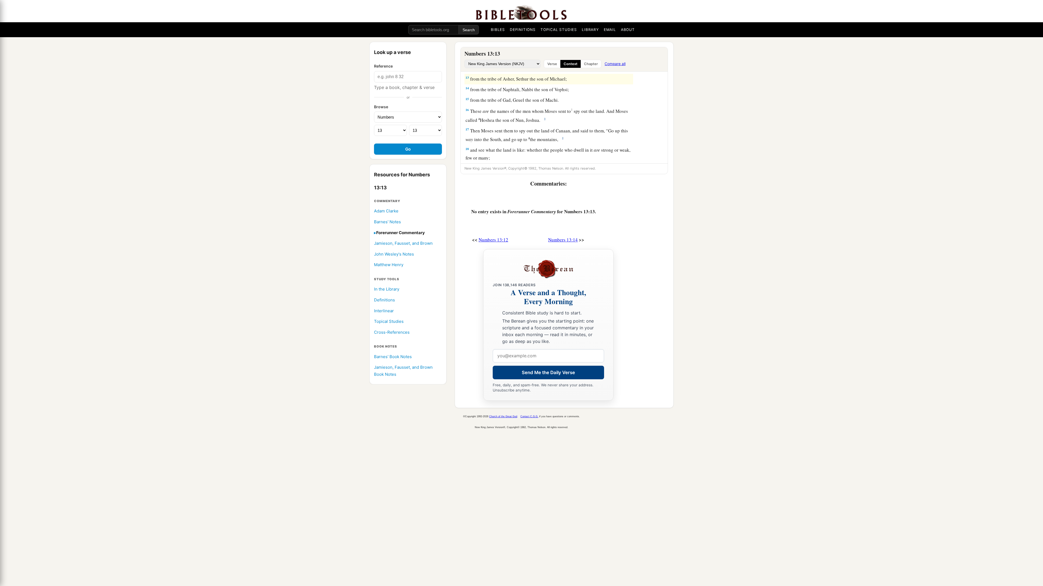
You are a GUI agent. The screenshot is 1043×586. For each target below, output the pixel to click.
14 (467, 88)
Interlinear (384, 310)
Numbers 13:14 (563, 240)
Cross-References (392, 332)
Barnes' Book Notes (393, 356)
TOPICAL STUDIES (559, 29)
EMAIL (610, 29)
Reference (383, 66)
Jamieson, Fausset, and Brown (403, 243)
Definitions (384, 299)
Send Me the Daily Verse (548, 372)
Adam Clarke (386, 211)
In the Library (386, 289)
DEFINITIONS (523, 29)
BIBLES (498, 29)
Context (570, 64)
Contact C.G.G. (529, 416)
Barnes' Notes (387, 221)
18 (467, 148)
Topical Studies (389, 321)
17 (467, 129)
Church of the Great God (503, 416)
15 (467, 99)
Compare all (615, 64)
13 (467, 77)
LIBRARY (590, 29)
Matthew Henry (388, 264)
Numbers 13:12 (493, 240)
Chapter (591, 64)
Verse (552, 64)
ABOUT (628, 29)
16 (467, 109)
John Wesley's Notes (394, 254)
